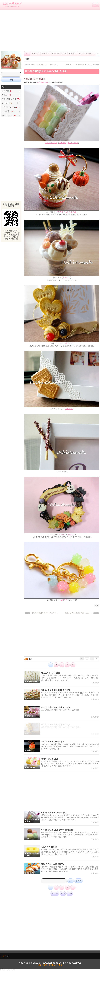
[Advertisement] (50, 30)
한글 (8, 956)
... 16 (70, 893)
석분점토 (68, 343)
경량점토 (62, 143)
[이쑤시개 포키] (61, 469)
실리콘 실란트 (71, 212)
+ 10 (63, 893)
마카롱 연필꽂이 (51, 143)
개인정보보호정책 (55, 965)
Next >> (55, 893)
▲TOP (96, 605)
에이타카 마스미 (43, 83)
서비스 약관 (42, 965)
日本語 (3, 956)
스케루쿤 (63, 600)
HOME (27, 59)
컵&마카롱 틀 (73, 143)
